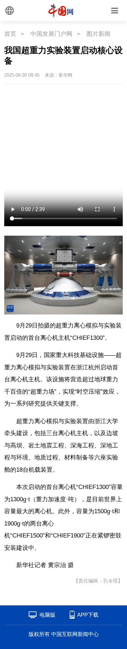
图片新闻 (98, 34)
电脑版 (47, 614)
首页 (10, 34)
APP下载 (87, 614)
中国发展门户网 (51, 34)
